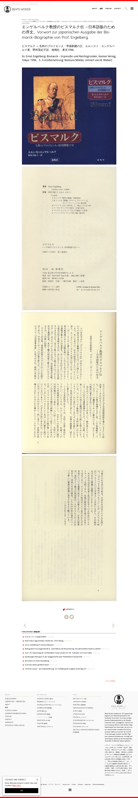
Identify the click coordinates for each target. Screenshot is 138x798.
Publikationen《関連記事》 (31, 631)
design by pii (66, 784)
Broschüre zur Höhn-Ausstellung (41, 661)
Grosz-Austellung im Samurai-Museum (43, 645)
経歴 (101, 8)
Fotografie (79, 723)
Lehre (42, 711)
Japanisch (70, 609)
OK (21, 790)
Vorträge (45, 726)
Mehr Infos (16, 785)
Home (24, 20)
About (94, 8)
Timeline (108, 8)
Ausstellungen (11, 710)
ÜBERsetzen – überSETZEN (15, 701)
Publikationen (33, 20)
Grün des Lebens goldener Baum (41, 665)
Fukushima (80, 726)
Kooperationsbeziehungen (15, 713)
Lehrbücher (44, 708)
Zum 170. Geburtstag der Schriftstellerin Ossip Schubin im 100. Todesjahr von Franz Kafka (62, 653)
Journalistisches (49, 705)
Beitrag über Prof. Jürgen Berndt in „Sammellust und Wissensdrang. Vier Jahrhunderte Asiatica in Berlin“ (67, 649)
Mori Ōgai (79, 705)
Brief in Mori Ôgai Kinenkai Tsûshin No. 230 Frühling (48, 641)
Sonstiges (43, 720)
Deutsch (79, 699)
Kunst (77, 711)
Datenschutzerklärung (15, 725)
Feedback (46, 702)
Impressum (9, 722)
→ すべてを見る (109, 681)
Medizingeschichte (83, 708)
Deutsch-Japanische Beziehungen (86, 731)
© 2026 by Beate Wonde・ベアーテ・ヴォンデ (46, 784)
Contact (117, 8)
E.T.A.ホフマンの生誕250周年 (40, 637)
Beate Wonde (21, 9)
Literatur (79, 714)
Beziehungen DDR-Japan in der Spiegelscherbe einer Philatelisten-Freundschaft (58, 657)
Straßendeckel (83, 720)
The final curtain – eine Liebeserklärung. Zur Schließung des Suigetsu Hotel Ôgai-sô (60, 669)
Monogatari (43, 714)
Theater (42, 723)
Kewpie (79, 717)
